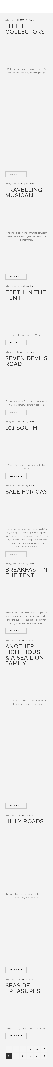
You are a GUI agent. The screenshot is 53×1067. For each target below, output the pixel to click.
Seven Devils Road (26, 361)
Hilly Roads (24, 821)
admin (32, 20)
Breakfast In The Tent (26, 572)
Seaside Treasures (22, 988)
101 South (21, 427)
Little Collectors (25, 29)
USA (22, 20)
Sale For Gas (26, 491)
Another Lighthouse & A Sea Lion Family (24, 655)
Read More (16, 174)
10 (37, 1056)
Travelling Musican (23, 192)
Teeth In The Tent (25, 295)
